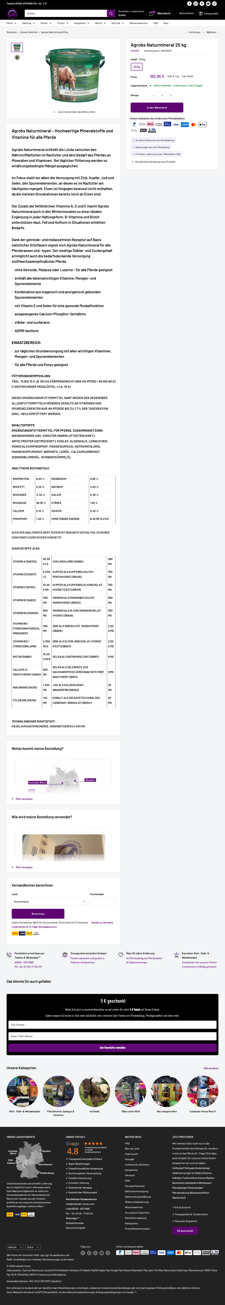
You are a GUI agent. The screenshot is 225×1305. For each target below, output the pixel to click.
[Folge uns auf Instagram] (195, 3)
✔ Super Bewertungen (78, 1163)
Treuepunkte (182, 1214)
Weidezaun (205, 1182)
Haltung (26, 23)
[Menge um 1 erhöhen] (171, 95)
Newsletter (131, 1169)
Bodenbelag (203, 1167)
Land (14, 894)
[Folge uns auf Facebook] (189, 3)
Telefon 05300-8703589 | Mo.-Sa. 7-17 (27, 3)
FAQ (155, 23)
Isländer (177, 1177)
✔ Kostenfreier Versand (79, 1187)
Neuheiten (178, 1182)
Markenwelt (179, 1197)
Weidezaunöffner (199, 1192)
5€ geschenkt (185, 1230)
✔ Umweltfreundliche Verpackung (84, 1168)
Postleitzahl (97, 894)
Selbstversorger (181, 1172)
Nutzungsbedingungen (110, 1292)
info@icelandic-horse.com (80, 1203)
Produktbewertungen (137, 1228)
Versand (130, 1175)
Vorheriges (194, 32)
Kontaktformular (75, 1223)
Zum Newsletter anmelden (112, 1047)
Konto (122, 15)
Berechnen (38, 913)
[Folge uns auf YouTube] (208, 3)
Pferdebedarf (180, 1187)
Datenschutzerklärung (138, 1196)
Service (116, 23)
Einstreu (207, 1172)
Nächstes (211, 32)
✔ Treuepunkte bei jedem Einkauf (84, 1158)
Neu (166, 23)
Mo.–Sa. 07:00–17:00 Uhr (28, 966)
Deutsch (12, 1247)
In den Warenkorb (157, 107)
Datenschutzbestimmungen (81, 1292)
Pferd (10, 23)
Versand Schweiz (135, 1185)
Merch (98, 23)
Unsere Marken (205, 1177)
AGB (127, 1180)
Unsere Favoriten (29, 32)
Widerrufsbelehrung (137, 1201)
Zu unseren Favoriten (137, 1212)
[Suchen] (111, 13)
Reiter (44, 23)
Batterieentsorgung (136, 1191)
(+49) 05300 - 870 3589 (78, 1208)
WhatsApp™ (72, 1218)
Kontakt (129, 1159)
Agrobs (135, 50)
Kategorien (131, 1223)
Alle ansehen (211, 1068)
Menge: (135, 95)
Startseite (12, 32)
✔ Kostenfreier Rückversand (81, 1192)
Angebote (80, 23)
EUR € (30, 1247)
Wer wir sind (132, 1148)
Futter (61, 23)
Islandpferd (191, 1182)
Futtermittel (189, 1177)
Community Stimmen (137, 1164)
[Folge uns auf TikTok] (214, 3)
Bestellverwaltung (135, 1217)
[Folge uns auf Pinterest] (202, 3)
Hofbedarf (178, 1167)
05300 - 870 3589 (23, 962)
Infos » (40, 1206)
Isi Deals (196, 1172)
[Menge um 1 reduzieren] (153, 95)
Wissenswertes (139, 23)
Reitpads (190, 1167)
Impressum (131, 1153)
